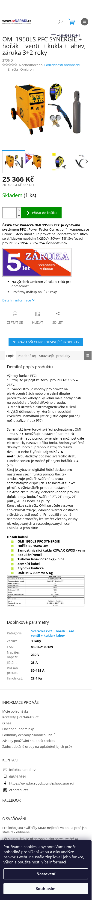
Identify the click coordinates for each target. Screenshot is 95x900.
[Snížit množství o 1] (18, 215)
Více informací (53, 862)
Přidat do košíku (44, 213)
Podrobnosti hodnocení (62, 65)
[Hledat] (60, 21)
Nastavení (45, 873)
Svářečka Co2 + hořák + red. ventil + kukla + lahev (53, 633)
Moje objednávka (15, 711)
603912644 (17, 776)
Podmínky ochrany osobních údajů (29, 735)
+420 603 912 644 (57, 35)
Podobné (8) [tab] (27, 356)
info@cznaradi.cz (22, 769)
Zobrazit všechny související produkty (45, 342)
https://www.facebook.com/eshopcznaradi (41, 783)
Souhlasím (46, 888)
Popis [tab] (10, 356)
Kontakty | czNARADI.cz (20, 717)
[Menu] (84, 21)
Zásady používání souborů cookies (28, 741)
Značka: (21, 69)
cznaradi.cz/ (18, 790)
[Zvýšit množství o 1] (18, 210)
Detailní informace (16, 300)
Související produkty (54, 356)
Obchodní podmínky (18, 729)
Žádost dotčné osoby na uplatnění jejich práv (37, 746)
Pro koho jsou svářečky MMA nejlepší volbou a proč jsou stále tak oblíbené (45, 830)
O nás (6, 723)
